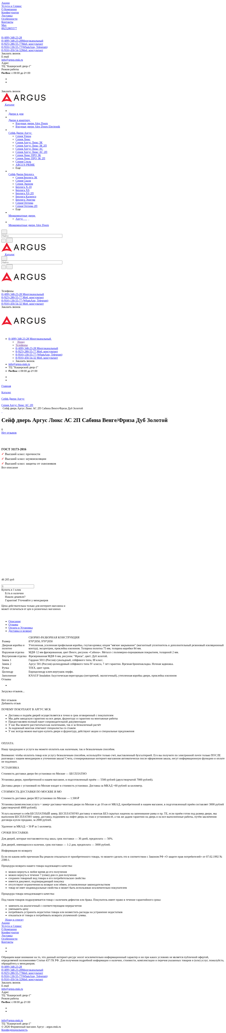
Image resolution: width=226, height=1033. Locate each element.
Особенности (9, 938)
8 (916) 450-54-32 (22, 50)
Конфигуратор (10, 932)
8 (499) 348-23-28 (11, 37)
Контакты (7, 941)
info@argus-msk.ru (12, 59)
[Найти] (10, 240)
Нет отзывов (9, 432)
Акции (5, 922)
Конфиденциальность (14, 1029)
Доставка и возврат (20, 630)
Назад (21, 341)
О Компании (9, 929)
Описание (14, 621)
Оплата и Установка (20, 627)
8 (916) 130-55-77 (24, 47)
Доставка (7, 935)
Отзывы (13, 624)
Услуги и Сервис (11, 926)
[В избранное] (3, 436)
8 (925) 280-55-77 (22, 43)
